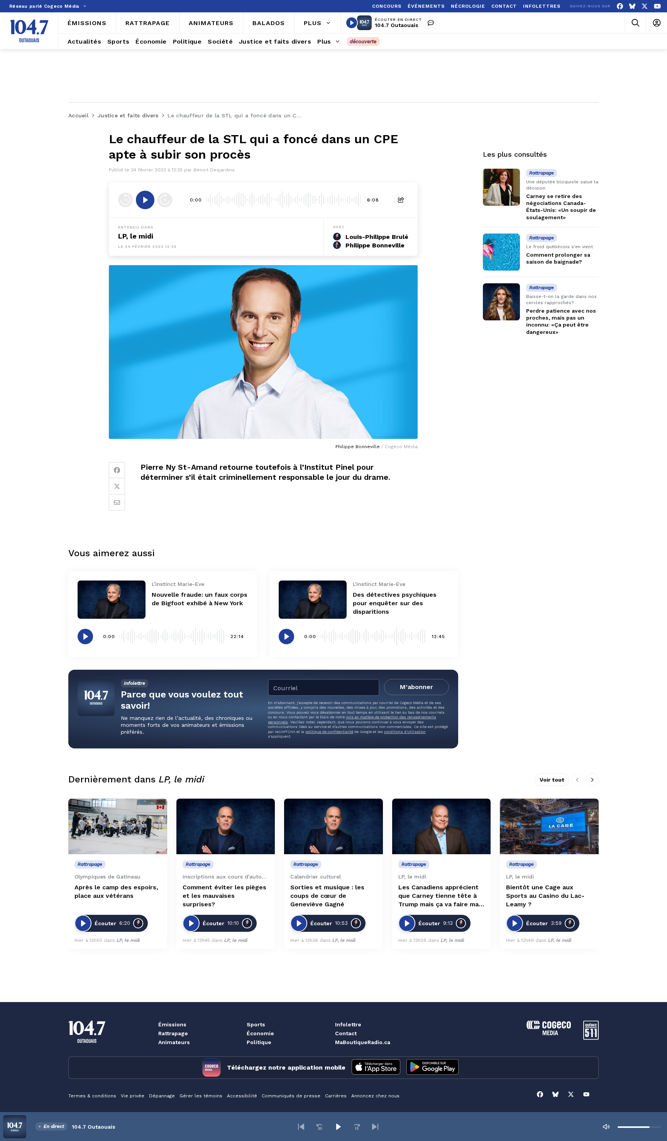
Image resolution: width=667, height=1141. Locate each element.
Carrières (336, 1096)
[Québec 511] (591, 1037)
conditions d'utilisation (405, 732)
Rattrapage (173, 1033)
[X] (645, 6)
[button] (301, 1126)
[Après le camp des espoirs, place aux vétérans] (117, 826)
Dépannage (162, 1096)
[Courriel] (117, 502)
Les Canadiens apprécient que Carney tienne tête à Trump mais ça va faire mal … (439, 896)
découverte (363, 41)
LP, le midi (135, 236)
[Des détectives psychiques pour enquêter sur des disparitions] (313, 600)
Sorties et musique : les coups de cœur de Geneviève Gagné (327, 896)
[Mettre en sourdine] (606, 1126)
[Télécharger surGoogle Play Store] (432, 1067)
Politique (259, 1042)
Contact (346, 1033)
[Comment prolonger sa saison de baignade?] (501, 252)
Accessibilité (242, 1096)
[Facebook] (620, 6)
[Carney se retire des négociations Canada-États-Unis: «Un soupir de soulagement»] (501, 187)
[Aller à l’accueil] (29, 30)
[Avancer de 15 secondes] (164, 200)
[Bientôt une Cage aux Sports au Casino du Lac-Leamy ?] (549, 826)
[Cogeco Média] (548, 1033)
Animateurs (174, 1042)
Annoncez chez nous (375, 1096)
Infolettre (348, 1024)
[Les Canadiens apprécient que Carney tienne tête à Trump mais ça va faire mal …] (441, 826)
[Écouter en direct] (351, 23)
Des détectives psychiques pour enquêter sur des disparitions (395, 603)
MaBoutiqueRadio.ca (362, 1042)
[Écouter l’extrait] (145, 200)
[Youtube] (657, 6)
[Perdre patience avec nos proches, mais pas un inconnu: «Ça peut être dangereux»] (501, 301)
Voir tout (552, 780)
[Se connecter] (656, 23)
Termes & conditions (92, 1096)
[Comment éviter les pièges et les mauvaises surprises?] (225, 826)
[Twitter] (117, 486)
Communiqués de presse (291, 1096)
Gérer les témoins (200, 1096)
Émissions (172, 1024)
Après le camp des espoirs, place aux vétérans (116, 891)
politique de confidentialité (329, 732)
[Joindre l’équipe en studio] (431, 23)
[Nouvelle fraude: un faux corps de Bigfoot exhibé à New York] (112, 600)
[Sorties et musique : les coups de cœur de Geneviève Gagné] (333, 826)
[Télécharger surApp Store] (376, 1067)
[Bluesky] (632, 6)
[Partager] (401, 200)
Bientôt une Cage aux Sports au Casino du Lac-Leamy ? (545, 896)
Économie (260, 1033)
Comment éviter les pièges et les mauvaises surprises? (224, 896)
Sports (256, 1024)
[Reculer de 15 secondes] (125, 200)
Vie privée (132, 1096)
